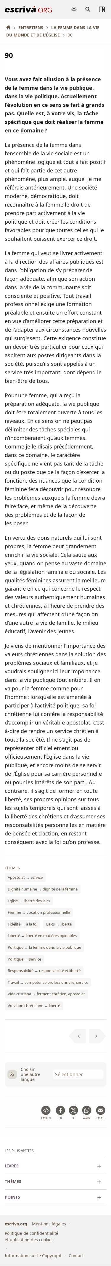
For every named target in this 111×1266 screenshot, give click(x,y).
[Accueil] (10, 27)
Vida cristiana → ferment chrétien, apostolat (46, 993)
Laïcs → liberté (59, 923)
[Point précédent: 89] (77, 1036)
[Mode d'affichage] (74, 9)
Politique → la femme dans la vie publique (44, 947)
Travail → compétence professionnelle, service (48, 982)
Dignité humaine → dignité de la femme (43, 889)
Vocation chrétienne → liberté (34, 1005)
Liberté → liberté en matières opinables (42, 935)
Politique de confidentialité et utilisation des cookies (31, 1236)
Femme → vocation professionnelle (39, 912)
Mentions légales (49, 1224)
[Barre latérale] (101, 9)
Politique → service (24, 958)
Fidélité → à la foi (22, 923)
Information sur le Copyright (33, 1255)
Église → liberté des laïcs (29, 900)
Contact (76, 1255)
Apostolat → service (25, 877)
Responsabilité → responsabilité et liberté (44, 970)
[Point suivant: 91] (98, 1036)
